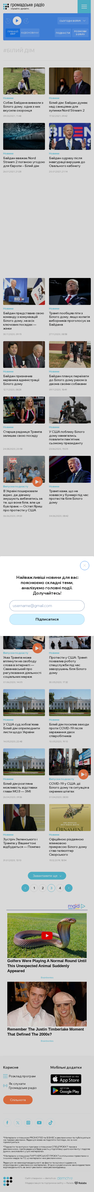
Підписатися (47, 619)
